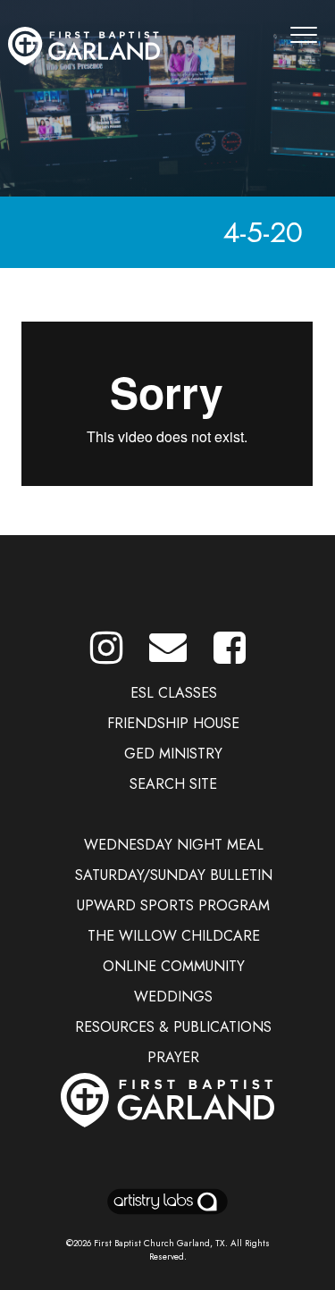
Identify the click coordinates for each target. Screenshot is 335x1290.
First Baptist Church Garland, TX (159, 1243)
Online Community (174, 966)
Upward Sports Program (173, 905)
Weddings (173, 996)
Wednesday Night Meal (174, 844)
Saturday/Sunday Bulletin (173, 875)
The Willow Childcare (174, 936)
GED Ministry (173, 753)
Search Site (173, 784)
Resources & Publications (173, 1027)
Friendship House (173, 723)
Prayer (173, 1057)
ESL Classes (173, 693)
